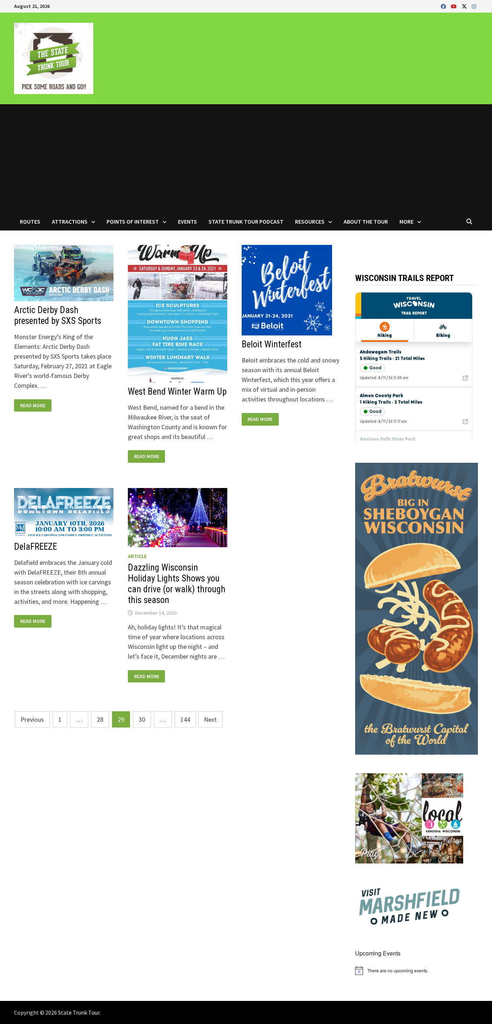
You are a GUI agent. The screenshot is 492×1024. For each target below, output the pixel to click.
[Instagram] (474, 6)
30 (142, 719)
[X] (465, 6)
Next (210, 719)
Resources (310, 221)
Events (187, 221)
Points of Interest (133, 221)
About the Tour (366, 221)
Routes (30, 221)
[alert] (416, 970)
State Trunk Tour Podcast (246, 221)
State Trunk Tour (78, 1012)
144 (185, 719)
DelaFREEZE (35, 546)
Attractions (70, 221)
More (406, 221)
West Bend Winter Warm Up (177, 391)
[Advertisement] (246, 158)
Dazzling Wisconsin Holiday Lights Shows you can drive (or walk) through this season (176, 583)
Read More (33, 405)
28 (100, 719)
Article (137, 556)
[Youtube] (454, 6)
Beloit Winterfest (271, 344)
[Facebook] (444, 6)
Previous (32, 719)
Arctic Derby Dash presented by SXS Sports (57, 315)
